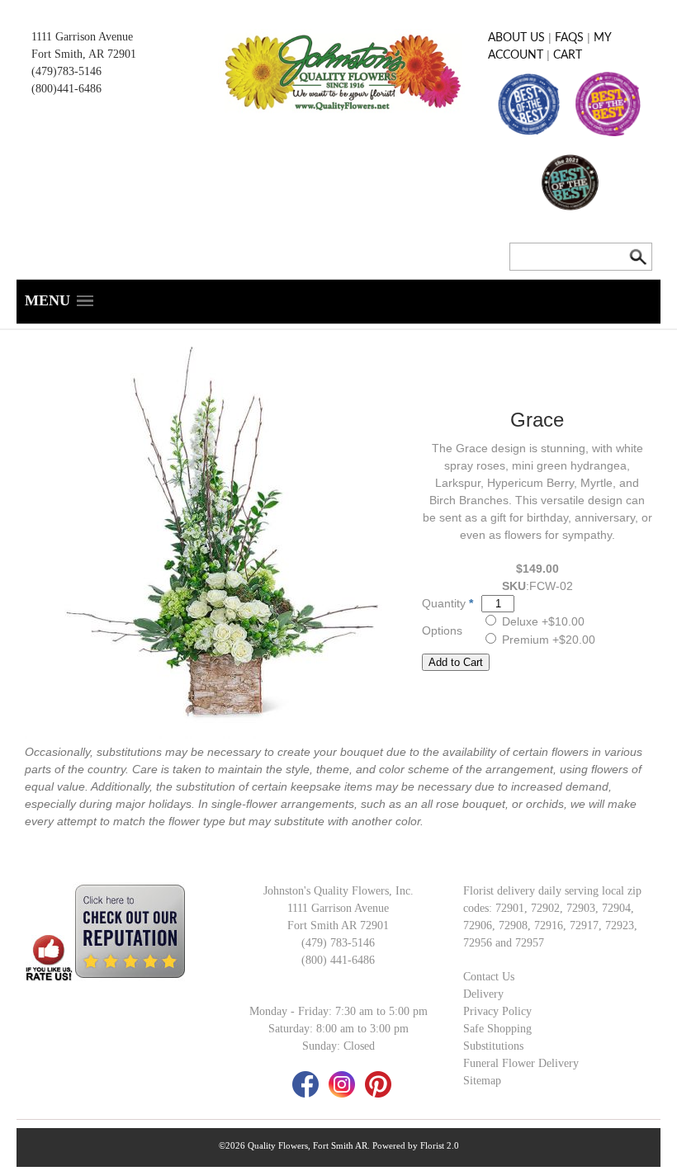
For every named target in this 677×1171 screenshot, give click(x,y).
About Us (516, 38)
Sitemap (482, 1080)
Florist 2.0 (439, 1145)
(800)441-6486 (66, 89)
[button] (59, 301)
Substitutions (493, 1046)
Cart (567, 55)
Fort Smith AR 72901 (338, 925)
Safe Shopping (497, 1028)
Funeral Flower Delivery (521, 1063)
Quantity (444, 603)
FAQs (569, 38)
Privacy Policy (497, 1011)
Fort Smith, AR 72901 (83, 54)
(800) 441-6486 (338, 960)
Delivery (483, 994)
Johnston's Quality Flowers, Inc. (338, 891)
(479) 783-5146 (338, 943)
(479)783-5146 (66, 71)
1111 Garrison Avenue (82, 37)
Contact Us (488, 976)
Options (442, 630)
